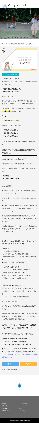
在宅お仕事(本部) (23, 403)
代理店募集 (4, 408)
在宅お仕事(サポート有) (7, 405)
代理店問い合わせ (6, 410)
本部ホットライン (24, 408)
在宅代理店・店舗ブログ (10, 74)
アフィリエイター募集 (25, 405)
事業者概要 (22, 410)
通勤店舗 (4, 403)
